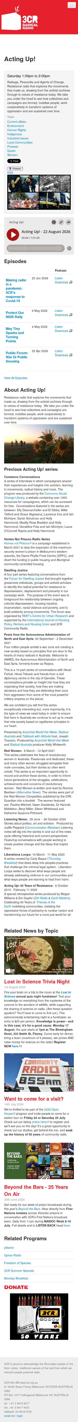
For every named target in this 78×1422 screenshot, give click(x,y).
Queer (11, 151)
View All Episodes (15, 378)
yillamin (9, 1247)
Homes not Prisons (18, 543)
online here (40, 1122)
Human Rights (16, 130)
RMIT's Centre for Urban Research (44, 616)
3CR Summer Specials (19, 1270)
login (20, 1416)
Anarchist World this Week (39, 732)
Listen (59, 278)
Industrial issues (17, 138)
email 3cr (9, 1416)
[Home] (19, 17)
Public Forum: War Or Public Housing (17, 356)
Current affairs (16, 122)
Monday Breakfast (16, 1278)
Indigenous (14, 134)
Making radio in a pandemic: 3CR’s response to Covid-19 (16, 290)
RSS (10, 173)
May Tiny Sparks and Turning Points (15, 334)
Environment (15, 126)
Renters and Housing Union (31, 624)
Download (61, 282)
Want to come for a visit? (34, 1098)
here (16, 1046)
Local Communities (19, 142)
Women (12, 155)
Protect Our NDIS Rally (15, 314)
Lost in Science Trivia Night (37, 981)
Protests (12, 146)
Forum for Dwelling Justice (26, 578)
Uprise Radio (12, 1255)
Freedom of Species (17, 1263)
